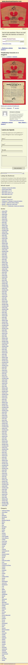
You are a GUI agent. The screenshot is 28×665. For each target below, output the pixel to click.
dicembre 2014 (5, 405)
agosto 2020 (4, 310)
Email (3, 144)
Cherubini (4, 544)
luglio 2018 (4, 349)
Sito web (4, 150)
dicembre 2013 (5, 425)
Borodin (3, 528)
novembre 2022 (5, 267)
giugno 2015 (4, 396)
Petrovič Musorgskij (6, 615)
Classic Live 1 (10, 199)
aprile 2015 (4, 399)
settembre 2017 (5, 365)
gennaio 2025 (5, 227)
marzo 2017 (4, 375)
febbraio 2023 (5, 262)
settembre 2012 (5, 449)
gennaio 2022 (5, 283)
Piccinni (3, 616)
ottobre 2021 (4, 288)
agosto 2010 (4, 489)
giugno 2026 (4, 211)
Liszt (3, 587)
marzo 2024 (4, 241)
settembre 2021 (5, 289)
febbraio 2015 (5, 402)
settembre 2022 (5, 270)
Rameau (3, 624)
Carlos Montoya (5, 538)
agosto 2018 (4, 347)
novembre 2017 (5, 362)
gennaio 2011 (4, 481)
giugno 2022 (4, 275)
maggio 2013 (4, 436)
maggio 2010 (4, 494)
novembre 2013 (5, 426)
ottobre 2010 (4, 486)
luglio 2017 (4, 368)
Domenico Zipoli (5, 554)
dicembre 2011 (5, 463)
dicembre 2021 (5, 285)
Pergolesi (4, 612)
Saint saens (4, 632)
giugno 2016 (4, 381)
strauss (3, 645)
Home (3, 28)
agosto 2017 (4, 367)
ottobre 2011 (4, 466)
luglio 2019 (4, 330)
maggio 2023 (4, 257)
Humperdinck (5, 581)
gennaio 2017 (5, 376)
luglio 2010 (4, 490)
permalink (17, 108)
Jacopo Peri (4, 583)
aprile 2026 (4, 212)
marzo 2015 (4, 400)
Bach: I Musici (23, 48)
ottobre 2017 (4, 363)
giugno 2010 (4, 492)
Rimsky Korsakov (5, 629)
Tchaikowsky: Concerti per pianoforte (16, 205)
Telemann (4, 650)
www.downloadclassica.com (12, 1)
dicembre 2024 (5, 228)
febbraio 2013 (5, 441)
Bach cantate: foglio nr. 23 (7, 192)
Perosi (3, 613)
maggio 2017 (4, 371)
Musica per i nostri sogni (12, 204)
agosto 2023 (4, 252)
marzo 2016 (4, 386)
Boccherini (4, 526)
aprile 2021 (4, 297)
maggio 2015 (4, 397)
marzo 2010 (4, 497)
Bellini (3, 518)
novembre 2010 (5, 484)
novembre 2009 (5, 503)
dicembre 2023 (5, 246)
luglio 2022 (4, 273)
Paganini (4, 605)
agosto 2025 (4, 215)
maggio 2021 (4, 296)
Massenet (4, 592)
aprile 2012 (4, 457)
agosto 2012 (4, 450)
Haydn (3, 579)
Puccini (3, 620)
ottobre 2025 (4, 214)
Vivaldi (3, 657)
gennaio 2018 (5, 359)
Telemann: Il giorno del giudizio (9, 187)
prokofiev (4, 618)
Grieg (3, 575)
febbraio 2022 (5, 281)
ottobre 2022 (4, 269)
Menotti (3, 595)
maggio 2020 (4, 315)
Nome (3, 138)
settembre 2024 (5, 233)
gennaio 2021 (5, 302)
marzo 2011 (4, 478)
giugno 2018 (4, 351)
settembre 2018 (5, 346)
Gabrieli (3, 566)
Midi (3, 597)
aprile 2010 (4, 495)
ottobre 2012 (4, 447)
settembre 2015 (5, 394)
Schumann (4, 637)
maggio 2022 (4, 277)
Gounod (3, 573)
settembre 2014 (5, 410)
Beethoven (4, 515)
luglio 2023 (4, 254)
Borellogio (15, 56)
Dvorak (3, 557)
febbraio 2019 (5, 338)
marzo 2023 (4, 260)
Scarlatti (3, 634)
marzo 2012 (4, 458)
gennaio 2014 (5, 423)
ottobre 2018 (4, 344)
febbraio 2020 (5, 320)
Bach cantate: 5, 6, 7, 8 (7, 191)
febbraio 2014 (5, 421)
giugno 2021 (4, 294)
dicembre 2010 (5, 482)
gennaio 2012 (5, 462)
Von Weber (4, 658)
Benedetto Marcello (6, 520)
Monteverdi (4, 599)
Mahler (3, 589)
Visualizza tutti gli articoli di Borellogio (17, 120)
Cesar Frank (4, 541)
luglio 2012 (4, 452)
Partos (3, 610)
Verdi (3, 655)
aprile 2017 (4, 373)
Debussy (3, 552)
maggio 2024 (4, 238)
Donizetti (4, 555)
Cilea (3, 547)
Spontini (3, 642)
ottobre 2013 (4, 428)
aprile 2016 (4, 384)
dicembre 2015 (5, 391)
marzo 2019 (4, 336)
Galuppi (3, 568)
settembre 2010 (5, 487)
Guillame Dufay (5, 576)
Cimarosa (4, 549)
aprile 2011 (4, 476)
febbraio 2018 (5, 357)
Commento (4, 155)
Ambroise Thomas (6, 510)
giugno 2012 (4, 453)
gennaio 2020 (5, 322)
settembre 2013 (5, 429)
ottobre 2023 (4, 249)
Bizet (3, 525)
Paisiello (3, 607)
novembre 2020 (5, 306)
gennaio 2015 (5, 404)
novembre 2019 (5, 325)
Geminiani (4, 570)
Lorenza (3, 199)
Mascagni (4, 591)
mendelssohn (4, 594)
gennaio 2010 (5, 500)
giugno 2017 (4, 370)
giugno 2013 (4, 434)
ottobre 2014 (4, 408)
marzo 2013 (4, 439)
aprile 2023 (4, 259)
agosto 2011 (4, 470)
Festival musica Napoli (6, 189)
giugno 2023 (4, 256)
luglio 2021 (4, 293)
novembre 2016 (5, 378)
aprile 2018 (4, 354)
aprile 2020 (4, 317)
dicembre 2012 (5, 444)
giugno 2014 (4, 415)
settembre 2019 (5, 328)
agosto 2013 (4, 431)
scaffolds (4, 202)
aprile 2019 (4, 334)
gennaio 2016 (5, 389)
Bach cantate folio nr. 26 (7, 194)
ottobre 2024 (4, 232)
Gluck (3, 571)
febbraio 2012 (5, 460)
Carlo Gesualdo (5, 536)
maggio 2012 (4, 455)
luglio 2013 (4, 433)
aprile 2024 (4, 240)
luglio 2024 (4, 235)
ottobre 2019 (4, 326)
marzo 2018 (4, 355)
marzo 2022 (4, 280)
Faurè (3, 562)
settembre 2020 (5, 309)
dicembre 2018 (5, 341)
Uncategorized (5, 653)
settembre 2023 (5, 251)
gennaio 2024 (5, 244)
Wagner (3, 660)
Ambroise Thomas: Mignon (13, 202)
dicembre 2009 (5, 502)
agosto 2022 (4, 272)
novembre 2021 (5, 286)
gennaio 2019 (5, 339)
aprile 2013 (4, 437)
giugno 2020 (4, 314)
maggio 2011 (4, 474)
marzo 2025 (4, 223)
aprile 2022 (4, 278)
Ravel (3, 626)
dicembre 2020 (5, 304)
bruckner (4, 533)
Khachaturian (4, 584)
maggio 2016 (4, 383)
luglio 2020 (4, 312)
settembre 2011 (5, 468)
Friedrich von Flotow (6, 565)
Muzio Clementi (5, 603)
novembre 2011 (5, 465)
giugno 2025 (4, 219)
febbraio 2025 (5, 225)
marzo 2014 (4, 420)
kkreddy (3, 204)
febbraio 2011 (5, 479)
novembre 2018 (5, 343)
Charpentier (4, 542)
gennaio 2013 (5, 442)
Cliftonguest (4, 201)
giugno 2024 (4, 236)
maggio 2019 (4, 333)
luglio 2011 (4, 471)
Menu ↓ (24, 28)
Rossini (3, 631)
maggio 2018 (4, 352)
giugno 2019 (4, 331)
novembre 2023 (5, 248)
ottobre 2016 (4, 380)
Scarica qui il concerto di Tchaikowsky (10, 106)
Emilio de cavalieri (6, 560)
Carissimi (4, 534)
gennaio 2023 (5, 264)
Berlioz (3, 521)
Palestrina (4, 608)
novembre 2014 (5, 407)
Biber (3, 523)
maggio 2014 (4, 417)
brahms (3, 529)
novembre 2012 (5, 445)
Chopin (3, 546)
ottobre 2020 (4, 307)
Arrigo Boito (4, 512)
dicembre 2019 (5, 323)
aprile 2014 (4, 418)
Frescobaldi (4, 563)
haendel (3, 578)
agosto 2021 (4, 291)
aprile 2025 (4, 222)
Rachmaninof (4, 623)
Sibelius (3, 639)
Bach (3, 513)
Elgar (3, 558)
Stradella (4, 644)
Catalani (3, 539)
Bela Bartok (4, 517)
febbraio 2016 (5, 388)
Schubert (4, 636)
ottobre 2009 (4, 505)
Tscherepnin (4, 652)
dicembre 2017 (5, 360)
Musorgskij (4, 602)
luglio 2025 (4, 217)
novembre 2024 (5, 230)
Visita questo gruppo (7, 43)
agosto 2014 (4, 412)
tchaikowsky (9, 108)
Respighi (4, 628)
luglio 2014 (4, 413)
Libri (3, 586)
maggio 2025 (4, 220)
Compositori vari (5, 550)
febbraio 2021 (5, 301)
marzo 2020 (4, 318)
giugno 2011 (4, 473)
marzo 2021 (4, 299)
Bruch (3, 531)
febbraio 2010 (5, 499)
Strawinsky (4, 647)
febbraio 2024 (5, 243)
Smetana (3, 640)
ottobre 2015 (4, 392)
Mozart (3, 600)
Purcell (3, 621)
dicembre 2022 (5, 265)
